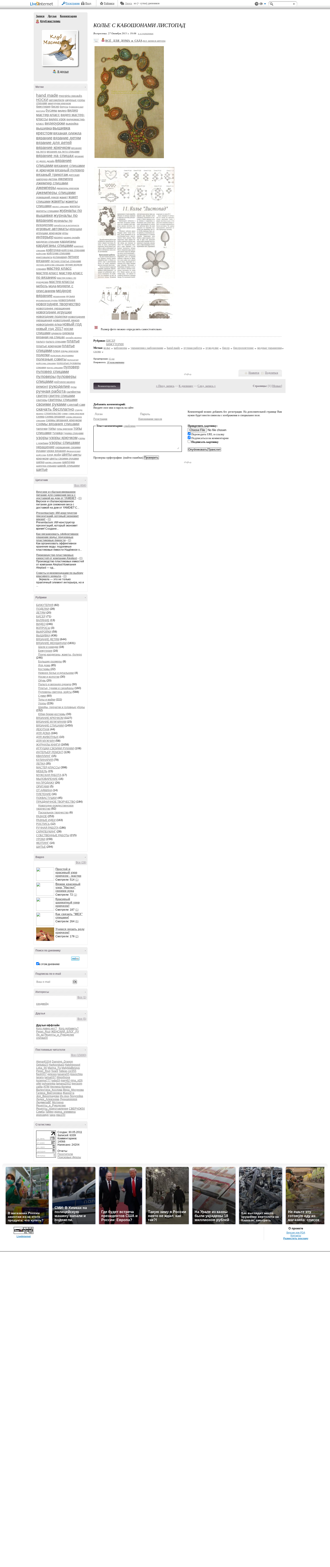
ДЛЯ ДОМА (43, 733)
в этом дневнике (49, 964)
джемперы (46, 187)
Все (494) (80, 485)
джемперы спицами (56, 192)
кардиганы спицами (54, 245)
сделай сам (76, 404)
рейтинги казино (64, 382)
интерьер (44, 237)
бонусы (64, 106)
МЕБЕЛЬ (41, 771)
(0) (80, 498)
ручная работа (51, 391)
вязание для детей (54, 142)
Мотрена (58, 1102)
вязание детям (67, 138)
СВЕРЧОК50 (77, 1108)
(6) (77, 921)
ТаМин (49, 1111)
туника (57, 433)
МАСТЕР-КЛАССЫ (48, 767)
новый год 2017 (49, 329)
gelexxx (52, 1074)
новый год (72, 324)
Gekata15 (42, 1064)
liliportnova (63, 1077)
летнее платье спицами (66, 261)
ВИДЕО (41, 624)
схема (40, 416)
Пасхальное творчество (53, 812)
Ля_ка (40, 1034)
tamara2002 (63, 1083)
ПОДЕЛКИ (42, 608)
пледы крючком (69, 351)
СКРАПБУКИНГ (46, 831)
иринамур (42, 1115)
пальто (40, 341)
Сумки (42, 695)
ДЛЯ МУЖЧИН (45, 740)
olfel (38, 1083)
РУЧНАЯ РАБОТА (47, 827)
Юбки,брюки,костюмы (52, 714)
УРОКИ (40, 839)
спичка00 (42, 1037)
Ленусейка (76, 1096)
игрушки (75, 229)
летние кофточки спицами (50, 264)
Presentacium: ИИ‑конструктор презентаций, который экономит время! (57, 516)
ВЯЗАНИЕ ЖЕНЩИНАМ (51, 643)
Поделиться (271, 372)
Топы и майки (46, 699)
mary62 (65, 1080)
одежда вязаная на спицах (55, 335)
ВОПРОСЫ (43, 627)
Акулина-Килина (60, 1086)
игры (65, 233)
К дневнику (186, 386)
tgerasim (77, 1083)
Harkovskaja (56, 1064)
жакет (63, 197)
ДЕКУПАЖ (42, 729)
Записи (40, 16)
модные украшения (269, 347)
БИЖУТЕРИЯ (44, 605)
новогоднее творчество (58, 304)
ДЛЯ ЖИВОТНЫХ (47, 737)
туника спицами (73, 433)
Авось (128, 3)
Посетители (65, 1154)
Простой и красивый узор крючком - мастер (68, 872)
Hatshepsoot (72, 1064)
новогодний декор (66, 320)
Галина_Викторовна (49, 1093)
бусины (51, 110)
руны (74, 387)
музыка (70, 296)
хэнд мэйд (54, 454)
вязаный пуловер (69, 170)
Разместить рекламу (295, 1238)
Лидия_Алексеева (47, 1099)
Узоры (42, 703)
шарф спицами (68, 465)
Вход (88, 3)
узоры (42, 437)
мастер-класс (47, 273)
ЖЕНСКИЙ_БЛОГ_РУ (65, 1031)
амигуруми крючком (59, 103)
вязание (44, 138)
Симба (40, 1111)
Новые (277, 386)
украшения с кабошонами (147, 347)
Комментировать (107, 386)
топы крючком (65, 428)
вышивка (44, 128)
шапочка (68, 462)
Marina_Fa (54, 1067)
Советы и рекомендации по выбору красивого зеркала (59, 574)
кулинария (60, 257)
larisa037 (50, 1077)
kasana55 (63, 1074)
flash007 (41, 1074)
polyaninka (48, 1083)
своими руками (51, 404)
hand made (47, 95)
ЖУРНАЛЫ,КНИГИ (48, 744)
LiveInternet (42, 4)
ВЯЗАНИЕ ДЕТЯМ (47, 639)
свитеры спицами (62, 400)
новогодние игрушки (54, 312)
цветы (67, 454)
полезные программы (62, 355)
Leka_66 (41, 1067)
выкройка (72, 123)
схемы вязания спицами (57, 424)
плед (56, 351)
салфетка (73, 391)
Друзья (52, 16)
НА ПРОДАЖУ (45, 782)
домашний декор (47, 197)
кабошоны (120, 347)
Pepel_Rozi (43, 1031)
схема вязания (55, 416)
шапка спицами (53, 462)
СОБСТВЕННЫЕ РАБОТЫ (52, 835)
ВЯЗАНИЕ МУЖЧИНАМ (51, 721)
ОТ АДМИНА (44, 790)
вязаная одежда (67, 133)
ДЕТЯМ (41, 612)
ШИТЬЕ (41, 846)
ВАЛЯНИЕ (42, 620)
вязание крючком (53, 147)
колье (106, 347)
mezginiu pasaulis (70, 95)
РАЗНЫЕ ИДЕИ (46, 820)
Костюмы (44, 669)
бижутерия (43, 106)
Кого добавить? (69, 1028)
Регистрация (73, 3)
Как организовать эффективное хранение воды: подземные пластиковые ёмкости (57, 537)
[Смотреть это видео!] (45, 874)
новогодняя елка (49, 324)
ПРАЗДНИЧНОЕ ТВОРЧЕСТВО (55, 801)
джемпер (65, 179)
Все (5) (81, 1018)
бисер (55, 106)
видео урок (57, 119)
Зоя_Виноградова (47, 1096)
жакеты (58, 201)
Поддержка (256, 4)
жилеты (75, 206)
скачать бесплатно (55, 409)
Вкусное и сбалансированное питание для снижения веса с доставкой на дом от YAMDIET (56, 495)
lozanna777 (43, 1080)
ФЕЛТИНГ (42, 843)
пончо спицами (55, 367)
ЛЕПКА (40, 763)
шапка (40, 462)
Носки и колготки (48, 676)
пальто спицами (56, 341)
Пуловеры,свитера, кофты (55, 692)
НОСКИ (42, 100)
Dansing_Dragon (62, 1061)
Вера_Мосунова (73, 1089)
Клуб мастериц (38, 21)
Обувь (42, 680)
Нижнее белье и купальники (56, 673)
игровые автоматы (52, 229)
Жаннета (68, 1093)
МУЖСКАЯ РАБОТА (48, 775)
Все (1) (81, 997)
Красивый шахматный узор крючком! (67, 902)
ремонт (42, 386)
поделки (43, 355)
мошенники (59, 296)
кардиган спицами (47, 241)
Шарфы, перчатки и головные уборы (61, 707)
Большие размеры (50, 661)
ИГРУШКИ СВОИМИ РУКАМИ (55, 748)
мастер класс (59, 268)
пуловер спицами (52, 371)
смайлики (130, 425)
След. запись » (207, 386)
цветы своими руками (64, 458)
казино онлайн (72, 237)
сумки (65, 413)
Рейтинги (109, 3)
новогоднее (66, 300)
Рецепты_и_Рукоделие (59, 1034)
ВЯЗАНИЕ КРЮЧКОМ (50, 718)
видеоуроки (55, 123)
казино (58, 237)
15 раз (111, 359)
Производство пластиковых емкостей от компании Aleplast (56, 557)
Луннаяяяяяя (68, 1099)
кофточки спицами (58, 253)
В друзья (63, 71)
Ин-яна (64, 1096)
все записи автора (154, 40)
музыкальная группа (47, 300)
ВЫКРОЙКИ (43, 631)
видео (62, 110)
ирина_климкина (65, 1111)
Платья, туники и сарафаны (56, 688)
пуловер (71, 367)
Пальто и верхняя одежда (54, 684)
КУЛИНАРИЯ (44, 759)
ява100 (60, 1115)
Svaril (54, 1071)
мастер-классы (61, 282)
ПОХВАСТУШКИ (46, 798)
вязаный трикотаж (52, 174)
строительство (52, 413)
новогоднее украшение (53, 308)
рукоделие (59, 386)
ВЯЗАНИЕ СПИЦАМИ (50, 725)
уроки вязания (56, 451)
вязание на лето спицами (63, 151)
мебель (42, 286)
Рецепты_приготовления (52, 1108)
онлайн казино (74, 337)
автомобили (56, 100)
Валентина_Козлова (49, 1089)
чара (52, 1115)
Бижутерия (45, 650)
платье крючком (48, 346)
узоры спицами (64, 442)
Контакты (295, 1235)
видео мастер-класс (57, 112)
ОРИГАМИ (42, 786)
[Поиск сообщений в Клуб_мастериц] (75, 959)
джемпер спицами (52, 183)
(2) (77, 936)
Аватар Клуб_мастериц (60, 48)
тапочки (42, 428)
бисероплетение (243, 347)
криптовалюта (44, 257)
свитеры (41, 400)
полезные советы (51, 359)
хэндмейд (42, 1003)
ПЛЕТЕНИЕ (43, 794)
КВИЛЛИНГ (43, 756)
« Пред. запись (165, 386)
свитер (42, 396)
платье (73, 341)
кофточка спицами (73, 250)
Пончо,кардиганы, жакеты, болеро (60, 654)
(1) (77, 879)
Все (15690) (78, 1055)
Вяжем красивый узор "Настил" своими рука (67, 887)
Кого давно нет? (46, 1028)
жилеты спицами (47, 211)
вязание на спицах (55, 155)
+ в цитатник (145, 33)
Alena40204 (43, 1061)
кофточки (41, 253)
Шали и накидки (48, 647)
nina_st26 (76, 1080)
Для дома (44, 665)
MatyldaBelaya (71, 1067)
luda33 (55, 1080)
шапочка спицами (46, 465)
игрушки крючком (49, 233)
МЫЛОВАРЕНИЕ (47, 778)
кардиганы (68, 241)
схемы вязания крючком (64, 420)
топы (52, 428)
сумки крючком (76, 413)
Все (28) (81, 862)
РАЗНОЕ (41, 816)
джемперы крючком (68, 188)
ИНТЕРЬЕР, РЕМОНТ (49, 752)
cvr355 (72, 1071)
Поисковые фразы (69, 1157)
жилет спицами (60, 206)
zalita (39, 1086)
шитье (42, 469)
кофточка (53, 250)
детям (52, 179)
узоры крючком (63, 437)
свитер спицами (61, 396)
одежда (56, 333)
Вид (262, 4)
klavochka (76, 1074)
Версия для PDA (295, 1232)
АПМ (46, 1086)
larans (40, 1077)
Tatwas (63, 1071)
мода (52, 286)
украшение (45, 447)
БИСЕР (41, 616)
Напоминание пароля (150, 418)
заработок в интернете (66, 225)
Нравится (254, 372)
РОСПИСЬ (43, 824)
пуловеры (46, 376)
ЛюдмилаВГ (43, 1102)
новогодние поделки (51, 316)
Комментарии (68, 16)
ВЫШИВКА (43, 635)
